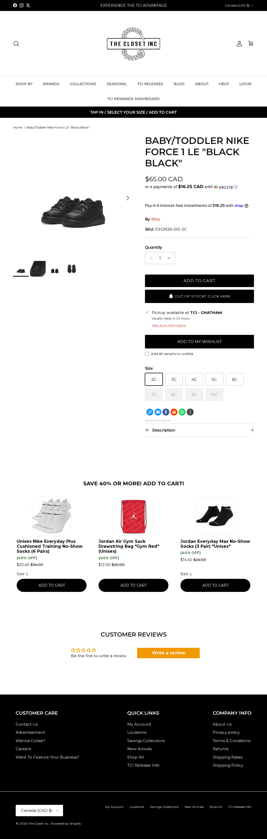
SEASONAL (117, 83)
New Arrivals (139, 748)
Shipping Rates (227, 757)
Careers (23, 748)
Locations (136, 732)
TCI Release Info (143, 765)
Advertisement (30, 732)
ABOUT (202, 83)
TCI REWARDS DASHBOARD (133, 98)
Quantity (153, 247)
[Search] (16, 43)
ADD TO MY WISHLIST (199, 341)
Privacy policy (226, 732)
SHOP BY (24, 83)
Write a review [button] (168, 652)
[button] (191, 186)
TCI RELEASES (150, 83)
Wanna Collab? (30, 740)
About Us (222, 724)
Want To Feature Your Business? (47, 757)
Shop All (135, 757)
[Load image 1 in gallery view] (73, 195)
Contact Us (27, 724)
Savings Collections (146, 740)
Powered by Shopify (66, 823)
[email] (157, 412)
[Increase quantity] (170, 258)
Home (17, 127)
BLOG (179, 83)
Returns (220, 748)
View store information (169, 325)
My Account (139, 724)
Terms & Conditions (232, 740)
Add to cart (199, 280)
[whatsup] (182, 412)
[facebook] (165, 412)
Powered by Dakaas (158, 420)
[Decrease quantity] (149, 258)
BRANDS (51, 83)
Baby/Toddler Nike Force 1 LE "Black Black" (58, 127)
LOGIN (245, 83)
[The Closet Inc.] (133, 43)
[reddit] (174, 412)
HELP (224, 83)
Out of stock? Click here (202, 296)
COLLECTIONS (83, 83)
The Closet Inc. (38, 823)
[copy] (149, 412)
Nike (155, 219)
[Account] (238, 43)
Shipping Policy (228, 765)
